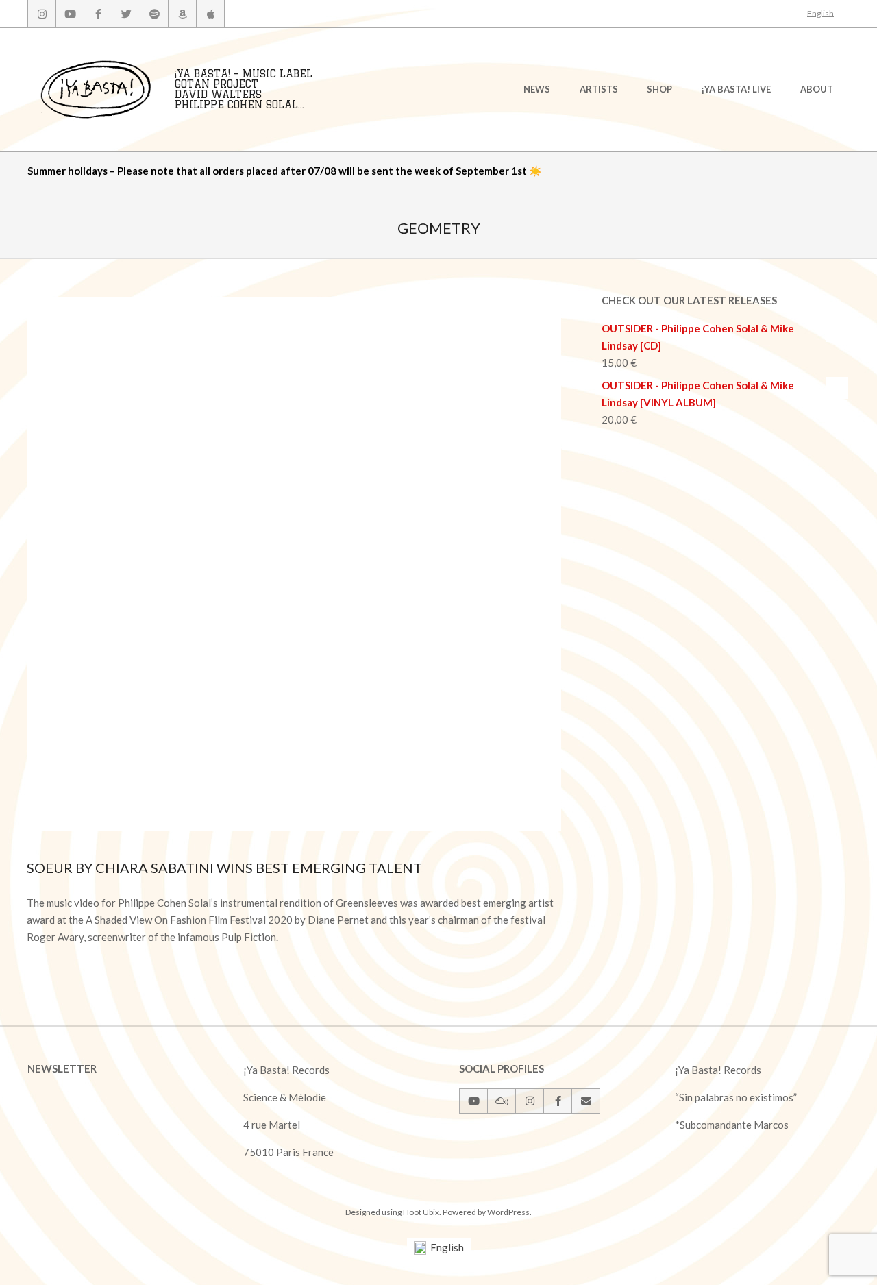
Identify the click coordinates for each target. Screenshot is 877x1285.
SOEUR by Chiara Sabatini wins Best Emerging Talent (224, 867)
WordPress (508, 1212)
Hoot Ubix (421, 1212)
